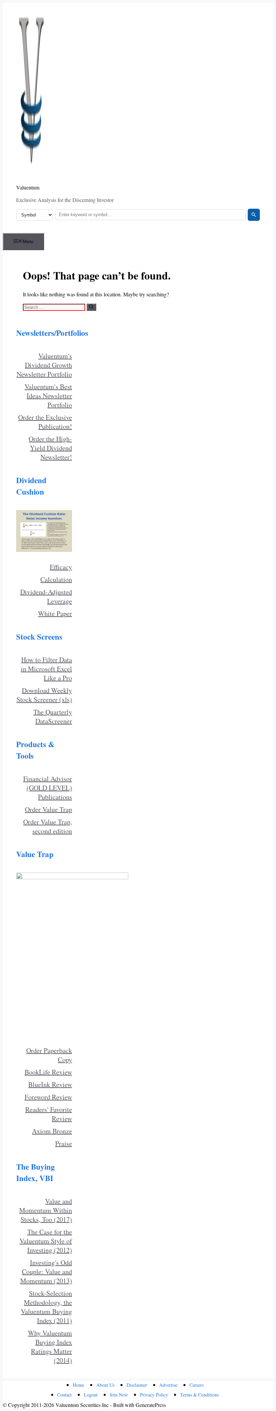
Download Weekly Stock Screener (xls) (44, 695)
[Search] (254, 215)
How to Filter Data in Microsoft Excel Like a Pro (46, 668)
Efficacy (61, 566)
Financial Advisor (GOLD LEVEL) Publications (47, 787)
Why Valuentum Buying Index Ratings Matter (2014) (50, 1346)
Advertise (168, 1385)
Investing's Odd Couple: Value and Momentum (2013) (46, 1271)
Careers (196, 1385)
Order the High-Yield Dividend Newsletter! (50, 448)
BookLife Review (48, 1072)
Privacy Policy (154, 1394)
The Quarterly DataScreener (52, 716)
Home (78, 1385)
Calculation (56, 579)
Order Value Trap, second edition (47, 826)
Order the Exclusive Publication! (45, 422)
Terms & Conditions (199, 1394)
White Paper (55, 613)
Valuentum (27, 187)
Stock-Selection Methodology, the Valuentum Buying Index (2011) (46, 1307)
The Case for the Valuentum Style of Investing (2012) (46, 1241)
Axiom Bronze (52, 1131)
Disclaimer (137, 1385)
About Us (105, 1385)
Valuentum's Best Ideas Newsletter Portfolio (48, 395)
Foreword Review (48, 1096)
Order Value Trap (48, 809)
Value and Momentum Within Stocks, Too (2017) (45, 1210)
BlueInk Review (50, 1084)
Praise (63, 1143)
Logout (91, 1394)
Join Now (119, 1394)
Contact (64, 1394)
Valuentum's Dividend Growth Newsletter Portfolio (44, 365)
